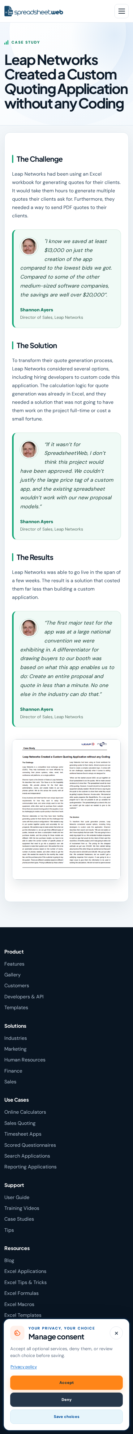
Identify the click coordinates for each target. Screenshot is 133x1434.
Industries (15, 1038)
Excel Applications (25, 1271)
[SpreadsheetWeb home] (55, 11)
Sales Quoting (20, 1123)
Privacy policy (24, 1366)
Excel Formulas (21, 1293)
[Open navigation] (121, 11)
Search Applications (27, 1156)
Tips (9, 1230)
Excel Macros (19, 1304)
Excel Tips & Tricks (25, 1282)
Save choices (66, 1416)
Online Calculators (25, 1112)
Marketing (15, 1049)
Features (14, 964)
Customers (16, 985)
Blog (9, 1260)
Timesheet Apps (22, 1134)
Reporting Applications (30, 1166)
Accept (66, 1382)
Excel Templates (22, 1315)
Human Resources (24, 1059)
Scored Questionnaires (30, 1145)
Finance (13, 1071)
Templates (16, 1007)
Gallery (12, 974)
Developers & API (24, 996)
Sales (10, 1081)
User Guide (16, 1197)
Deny (67, 1399)
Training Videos (21, 1208)
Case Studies (19, 1219)
